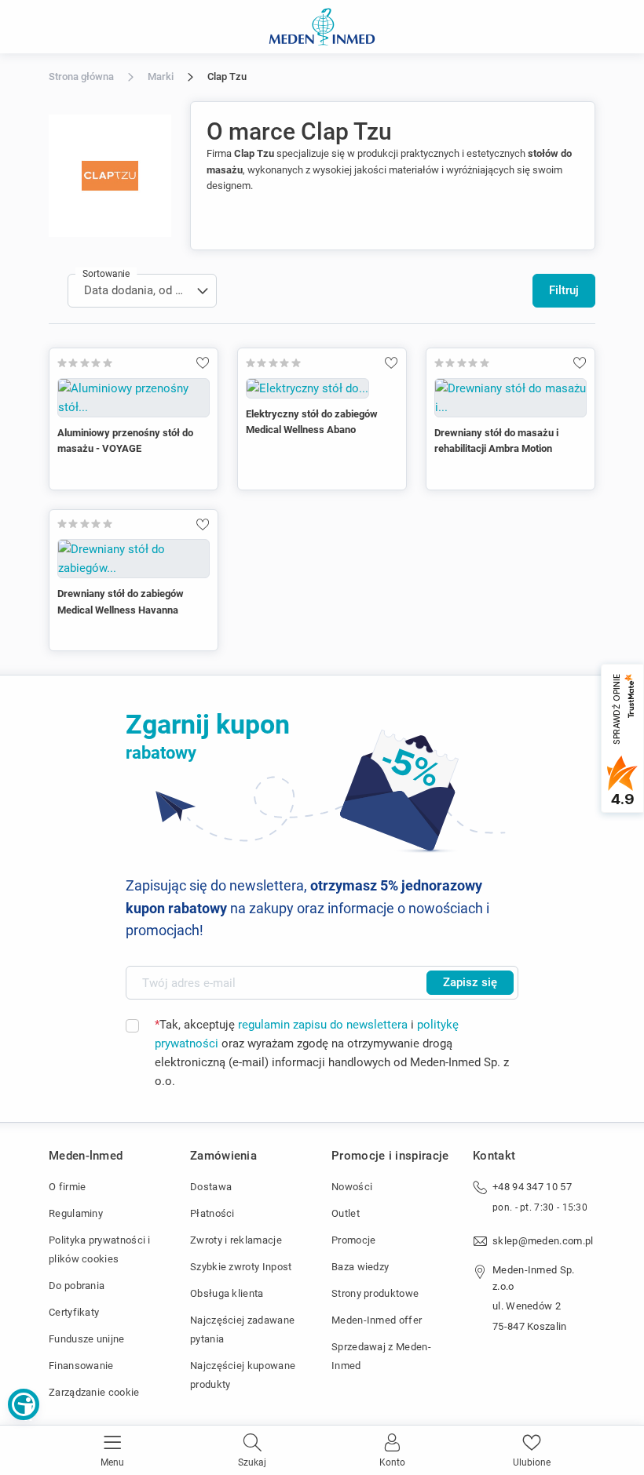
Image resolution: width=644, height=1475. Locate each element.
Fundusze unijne (87, 1339)
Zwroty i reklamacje (236, 1240)
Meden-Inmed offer (376, 1320)
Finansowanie (81, 1365)
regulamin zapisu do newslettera (323, 1025)
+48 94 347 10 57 (532, 1187)
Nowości (351, 1187)
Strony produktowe (375, 1293)
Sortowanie (106, 273)
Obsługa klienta (227, 1293)
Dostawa (211, 1187)
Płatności (212, 1213)
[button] (23, 1404)
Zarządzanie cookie (94, 1392)
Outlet (345, 1213)
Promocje (353, 1240)
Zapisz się (470, 982)
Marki (161, 76)
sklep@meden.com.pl (543, 1241)
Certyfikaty (74, 1312)
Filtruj (564, 290)
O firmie (67, 1187)
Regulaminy (76, 1213)
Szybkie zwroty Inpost (240, 1267)
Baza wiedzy (360, 1267)
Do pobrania (76, 1285)
